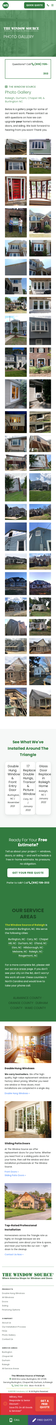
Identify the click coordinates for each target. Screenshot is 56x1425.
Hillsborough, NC (33, 947)
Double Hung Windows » (17, 1093)
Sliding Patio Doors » (15, 1175)
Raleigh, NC (35, 951)
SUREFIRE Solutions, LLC (18, 1391)
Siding (5, 1305)
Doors (5, 1301)
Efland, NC (40, 943)
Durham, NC (25, 943)
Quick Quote (34, 5)
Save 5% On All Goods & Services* (20, 1409)
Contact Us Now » (14, 1254)
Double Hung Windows (13, 1293)
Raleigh (6, 1364)
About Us (6, 1322)
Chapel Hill (7, 1356)
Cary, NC (32, 939)
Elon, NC (17, 947)
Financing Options (11, 1309)
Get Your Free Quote (28, 873)
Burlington (7, 1352)
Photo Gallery (19, 37)
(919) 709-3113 (40, 882)
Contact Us (7, 1339)
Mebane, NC (19, 951)
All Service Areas (10, 1368)
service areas (18, 969)
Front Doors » (12, 1171)
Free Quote (44, 1420)
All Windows (8, 1297)
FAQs (4, 1331)
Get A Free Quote (45, 1404)
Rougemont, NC (28, 955)
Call (16, 1420)
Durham (6, 1360)
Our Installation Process (14, 1326)
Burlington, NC (16, 939)
